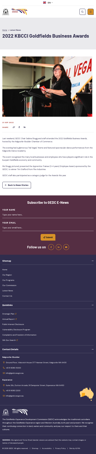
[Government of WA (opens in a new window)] (5, 11)
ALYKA (77, 448)
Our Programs (13, 281)
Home (4, 30)
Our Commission (14, 286)
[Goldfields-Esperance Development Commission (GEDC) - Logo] (20, 412)
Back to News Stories (19, 185)
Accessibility (47, 448)
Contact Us (7, 296)
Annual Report (8, 319)
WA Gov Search (9, 340)
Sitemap (35, 448)
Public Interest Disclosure (13, 324)
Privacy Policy (60, 448)
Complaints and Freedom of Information (19, 335)
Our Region (12, 276)
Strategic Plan (8, 314)
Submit (49, 237)
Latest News (15, 30)
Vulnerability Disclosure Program (16, 329)
